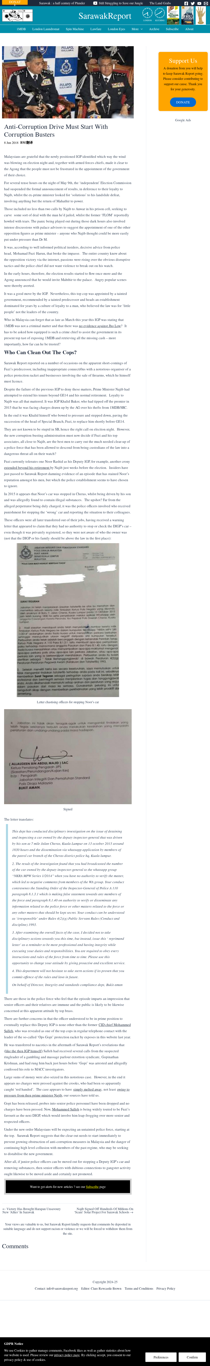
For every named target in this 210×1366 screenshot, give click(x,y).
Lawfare (95, 29)
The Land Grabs (160, 3)
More (135, 29)
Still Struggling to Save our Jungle (121, 3)
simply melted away (87, 1089)
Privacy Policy (165, 1288)
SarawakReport (105, 15)
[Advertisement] (183, 190)
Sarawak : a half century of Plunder (62, 3)
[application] (141, 29)
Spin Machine (75, 29)
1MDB (21, 29)
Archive (154, 29)
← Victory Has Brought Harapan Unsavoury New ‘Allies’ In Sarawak (31, 1210)
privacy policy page (67, 1355)
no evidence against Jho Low (100, 325)
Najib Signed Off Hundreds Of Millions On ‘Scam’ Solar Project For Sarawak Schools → (103, 1210)
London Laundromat (45, 29)
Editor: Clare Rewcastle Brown (101, 1288)
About (189, 29)
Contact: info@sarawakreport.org (56, 1288)
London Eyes (116, 29)
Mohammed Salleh (65, 1109)
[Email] (206, 3)
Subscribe (172, 29)
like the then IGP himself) (24, 1051)
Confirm (192, 1357)
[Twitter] (193, 3)
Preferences (161, 1357)
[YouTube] (199, 3)
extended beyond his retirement (27, 467)
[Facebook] (186, 3)
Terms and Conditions (139, 1288)
